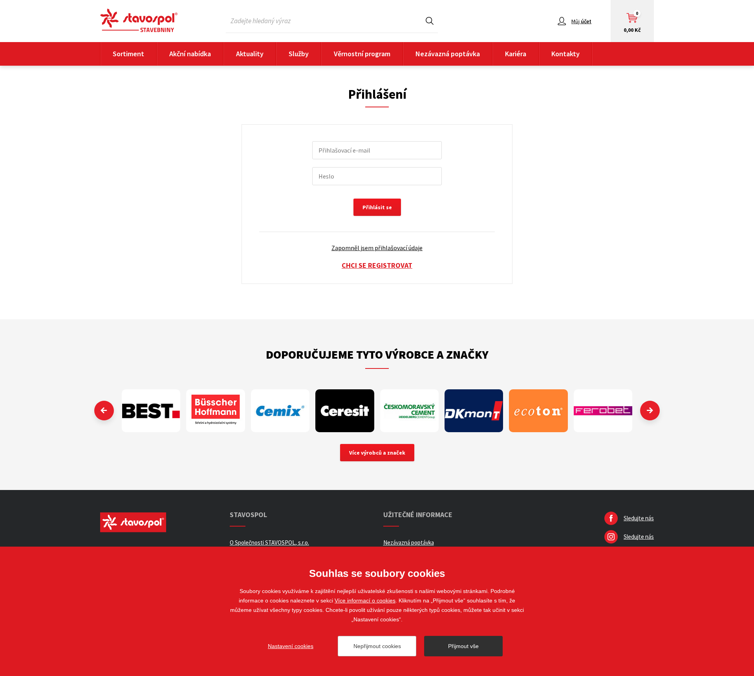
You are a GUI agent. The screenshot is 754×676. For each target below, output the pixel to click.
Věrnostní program (362, 53)
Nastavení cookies (290, 646)
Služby (299, 53)
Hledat (429, 21)
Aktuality (250, 53)
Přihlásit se (377, 207)
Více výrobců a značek (377, 452)
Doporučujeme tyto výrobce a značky (377, 354)
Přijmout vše (463, 646)
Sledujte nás (639, 518)
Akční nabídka (190, 53)
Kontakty (565, 53)
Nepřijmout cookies (377, 646)
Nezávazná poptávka (447, 53)
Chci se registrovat (377, 265)
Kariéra (515, 53)
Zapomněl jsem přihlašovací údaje (377, 248)
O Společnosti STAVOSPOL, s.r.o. (269, 542)
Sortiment (128, 53)
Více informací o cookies (365, 600)
